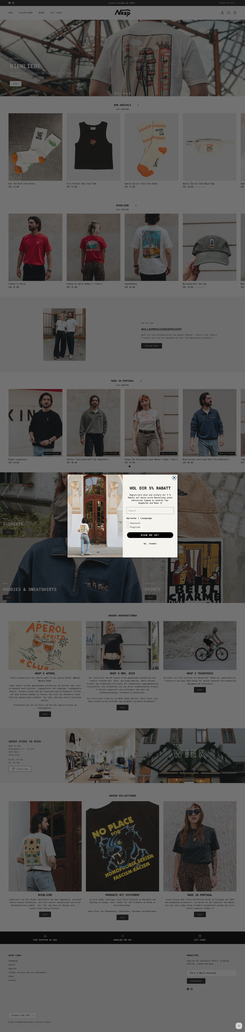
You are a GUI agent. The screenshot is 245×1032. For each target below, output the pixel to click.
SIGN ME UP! (150, 535)
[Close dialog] (174, 478)
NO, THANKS (150, 543)
